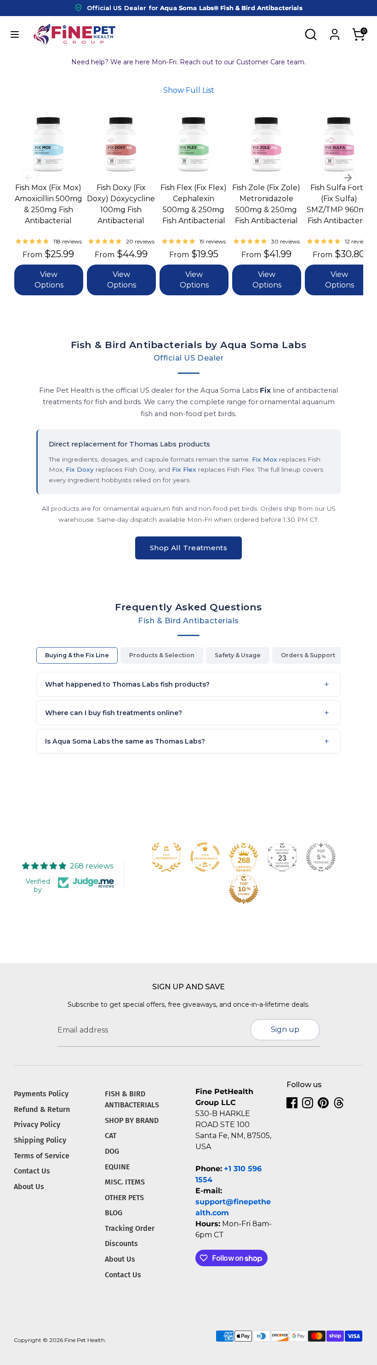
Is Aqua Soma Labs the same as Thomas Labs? (125, 741)
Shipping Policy (40, 1140)
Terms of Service (41, 1155)
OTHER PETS (124, 1197)
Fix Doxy (80, 469)
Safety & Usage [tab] (238, 655)
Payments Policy (41, 1093)
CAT (110, 1135)
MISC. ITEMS (125, 1182)
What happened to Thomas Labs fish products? (127, 684)
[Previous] (28, 177)
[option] (36, 210)
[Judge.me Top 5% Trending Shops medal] (321, 857)
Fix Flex (184, 469)
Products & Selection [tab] (161, 655)
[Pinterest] (323, 1102)
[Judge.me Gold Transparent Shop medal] (205, 857)
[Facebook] (291, 1102)
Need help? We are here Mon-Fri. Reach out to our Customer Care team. (188, 62)
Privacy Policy (37, 1124)
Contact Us (32, 1171)
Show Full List (188, 90)
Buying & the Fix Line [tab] (77, 655)
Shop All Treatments (188, 547)
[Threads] (338, 1102)
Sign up (285, 1029)
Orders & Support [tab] (308, 655)
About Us (29, 1186)
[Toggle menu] (15, 34)
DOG (112, 1151)
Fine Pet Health (84, 1340)
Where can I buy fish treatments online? (113, 713)
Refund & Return (42, 1109)
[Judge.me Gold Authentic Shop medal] (166, 857)
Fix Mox (264, 459)
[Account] (335, 30)
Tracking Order (129, 1228)
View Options (48, 279)
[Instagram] (307, 1102)
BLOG (113, 1212)
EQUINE (117, 1166)
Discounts (121, 1243)
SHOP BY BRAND (132, 1120)
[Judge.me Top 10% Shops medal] (243, 889)
